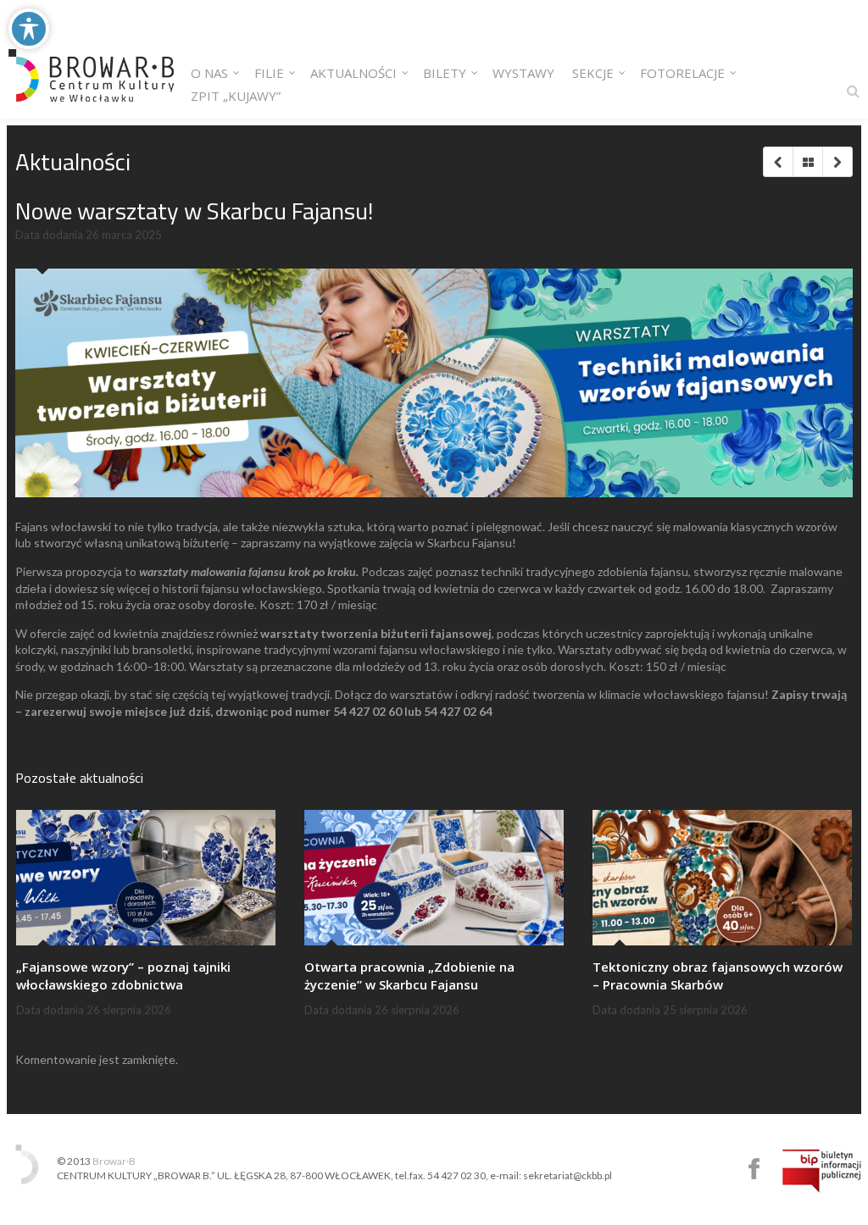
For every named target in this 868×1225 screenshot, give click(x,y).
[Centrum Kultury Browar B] (91, 59)
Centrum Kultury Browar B (754, 1168)
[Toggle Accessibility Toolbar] (28, 28)
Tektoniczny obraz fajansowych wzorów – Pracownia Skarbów (718, 975)
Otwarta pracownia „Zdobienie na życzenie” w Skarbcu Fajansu (409, 975)
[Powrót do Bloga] (807, 161)
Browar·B (114, 1161)
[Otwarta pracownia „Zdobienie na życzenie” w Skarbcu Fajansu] (434, 877)
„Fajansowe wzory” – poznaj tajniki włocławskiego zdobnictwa (123, 975)
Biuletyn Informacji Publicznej (821, 1171)
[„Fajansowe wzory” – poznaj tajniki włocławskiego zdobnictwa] (145, 877)
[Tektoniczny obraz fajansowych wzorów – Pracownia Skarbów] (722, 877)
